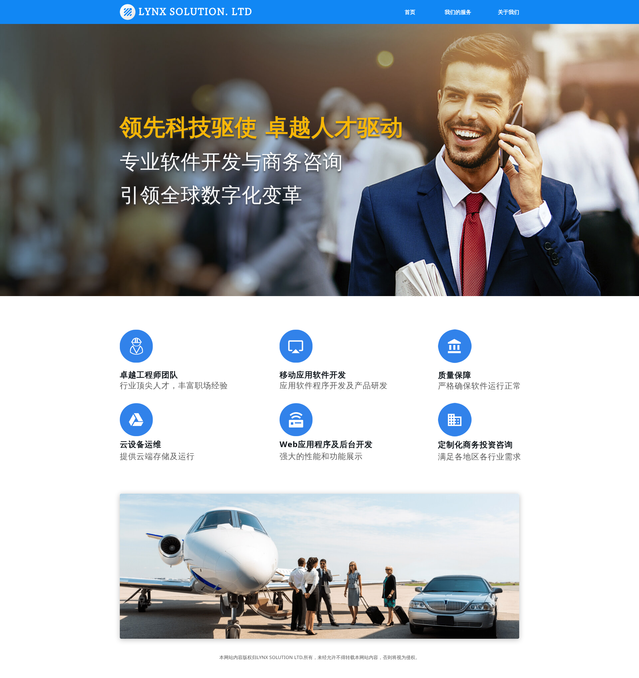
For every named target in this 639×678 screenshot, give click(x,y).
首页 (410, 12)
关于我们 (508, 12)
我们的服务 (458, 12)
